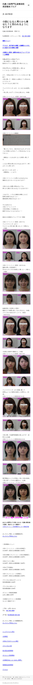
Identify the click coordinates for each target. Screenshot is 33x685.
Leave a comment (17, 678)
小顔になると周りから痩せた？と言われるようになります (16, 24)
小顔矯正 (8, 678)
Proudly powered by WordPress (11, 683)
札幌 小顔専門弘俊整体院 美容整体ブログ (14, 5)
